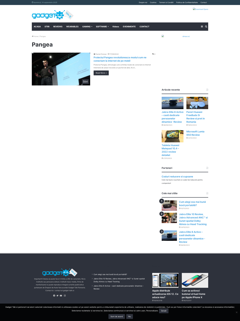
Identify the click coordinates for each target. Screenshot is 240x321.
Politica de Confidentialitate (187, 2)
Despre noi (143, 2)
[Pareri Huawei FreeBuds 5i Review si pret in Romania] (197, 103)
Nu (129, 316)
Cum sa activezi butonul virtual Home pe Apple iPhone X (193, 294)
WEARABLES (72, 26)
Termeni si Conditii (166, 2)
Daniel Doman (101, 54)
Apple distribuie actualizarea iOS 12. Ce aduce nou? (165, 294)
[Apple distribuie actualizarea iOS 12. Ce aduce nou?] (165, 280)
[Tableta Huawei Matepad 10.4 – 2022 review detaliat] (172, 136)
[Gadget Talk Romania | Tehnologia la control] (52, 14)
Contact (204, 2)
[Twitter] (58, 295)
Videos (115, 26)
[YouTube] (61, 295)
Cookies (153, 2)
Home (35, 36)
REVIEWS (57, 26)
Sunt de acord (117, 316)
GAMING (86, 26)
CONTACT (144, 26)
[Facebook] (55, 295)
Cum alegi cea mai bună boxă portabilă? (110, 274)
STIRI (47, 26)
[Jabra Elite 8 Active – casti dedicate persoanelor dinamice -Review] (172, 103)
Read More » (101, 73)
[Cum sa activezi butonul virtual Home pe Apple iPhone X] (195, 280)
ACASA (37, 26)
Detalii (163, 311)
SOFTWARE (101, 26)
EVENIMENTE (129, 26)
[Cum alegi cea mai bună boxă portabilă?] (169, 205)
